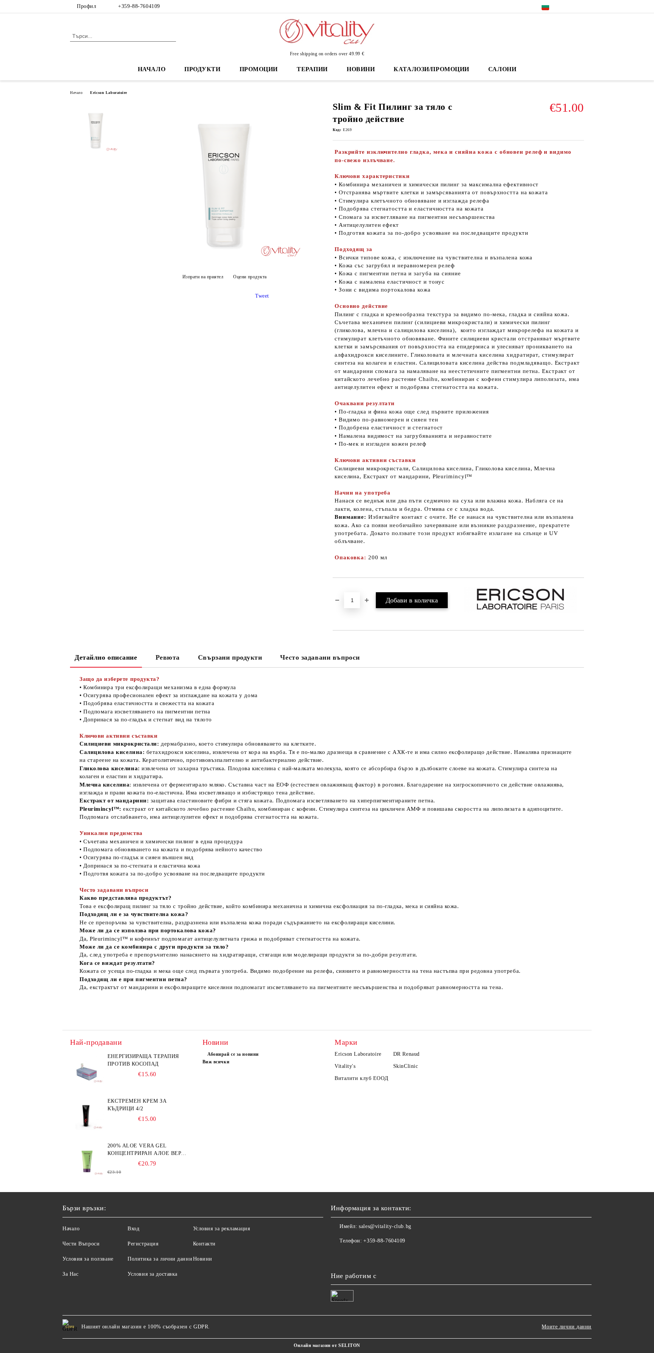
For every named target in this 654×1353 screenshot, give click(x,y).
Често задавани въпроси (320, 657)
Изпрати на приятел (203, 276)
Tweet (262, 296)
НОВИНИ (361, 69)
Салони (502, 69)
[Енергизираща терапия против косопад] (87, 1070)
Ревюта (168, 657)
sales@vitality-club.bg (385, 1226)
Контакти (204, 1244)
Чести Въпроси (81, 1244)
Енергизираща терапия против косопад (143, 1060)
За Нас (70, 1274)
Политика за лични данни (160, 1259)
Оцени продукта (250, 276)
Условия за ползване (88, 1259)
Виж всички (216, 1061)
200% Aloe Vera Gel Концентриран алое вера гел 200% (146, 1150)
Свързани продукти (230, 657)
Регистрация (143, 1244)
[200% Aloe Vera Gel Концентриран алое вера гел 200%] (87, 1159)
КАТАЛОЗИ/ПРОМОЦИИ (431, 69)
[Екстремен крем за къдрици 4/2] (87, 1114)
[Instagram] (580, 6)
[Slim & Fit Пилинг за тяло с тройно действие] (224, 258)
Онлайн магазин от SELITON (327, 1345)
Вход (133, 1228)
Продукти (202, 69)
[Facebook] (568, 6)
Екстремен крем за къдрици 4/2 (137, 1104)
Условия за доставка (153, 1274)
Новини (202, 1259)
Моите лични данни (567, 1327)
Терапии (312, 69)
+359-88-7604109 (139, 6)
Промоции (259, 69)
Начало (151, 69)
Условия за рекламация (221, 1228)
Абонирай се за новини (233, 1054)
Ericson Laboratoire (108, 93)
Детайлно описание (106, 657)
